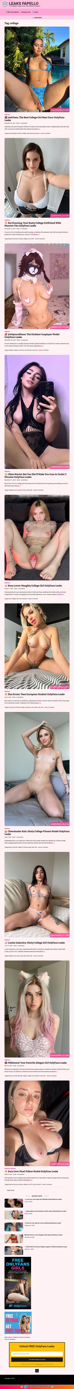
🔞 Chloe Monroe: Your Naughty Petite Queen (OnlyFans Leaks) (43, 1235)
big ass (14, 707)
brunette (19, 133)
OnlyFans (7, 114)
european (28, 707)
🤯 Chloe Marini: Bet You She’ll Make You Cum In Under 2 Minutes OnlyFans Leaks (36, 475)
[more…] (37, 129)
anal (10, 133)
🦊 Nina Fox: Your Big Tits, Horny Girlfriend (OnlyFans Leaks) (42, 1223)
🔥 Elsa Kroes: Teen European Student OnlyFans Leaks (35, 694)
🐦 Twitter (35, 12)
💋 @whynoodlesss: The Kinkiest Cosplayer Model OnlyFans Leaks (32, 336)
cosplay (15, 350)
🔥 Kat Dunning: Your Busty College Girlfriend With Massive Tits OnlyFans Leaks (33, 224)
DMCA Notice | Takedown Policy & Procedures (17, 1337)
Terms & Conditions (10, 1339)
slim (17, 598)
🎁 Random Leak (25, 12)
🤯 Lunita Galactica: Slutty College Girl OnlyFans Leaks (35, 942)
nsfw (28, 133)
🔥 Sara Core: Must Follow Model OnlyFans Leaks (31, 1171)
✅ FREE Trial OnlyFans (12, 12)
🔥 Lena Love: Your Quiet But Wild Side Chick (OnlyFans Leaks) (43, 1199)
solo (36, 350)
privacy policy (39, 1364)
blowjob (14, 133)
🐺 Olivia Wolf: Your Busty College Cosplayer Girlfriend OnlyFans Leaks (45, 1247)
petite (30, 490)
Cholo (17, 123)
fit (17, 490)
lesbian (37, 1076)
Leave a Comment (45, 133)
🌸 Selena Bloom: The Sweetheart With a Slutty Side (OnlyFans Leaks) (45, 1211)
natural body (27, 350)
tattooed (24, 598)
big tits (11, 238)
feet (23, 350)
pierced (32, 133)
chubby (21, 238)
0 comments (23, 123)
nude (33, 350)
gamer (20, 490)
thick (32, 238)
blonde (18, 707)
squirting (36, 133)
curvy (29, 238)
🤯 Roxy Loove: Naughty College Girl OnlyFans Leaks (33, 585)
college (24, 133)
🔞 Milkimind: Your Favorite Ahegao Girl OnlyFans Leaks (36, 1062)
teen (42, 707)
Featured (13, 1168)
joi (34, 1076)
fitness (26, 847)
